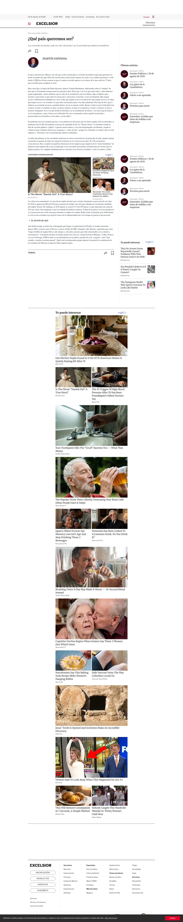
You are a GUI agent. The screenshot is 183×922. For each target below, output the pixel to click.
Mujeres (89, 893)
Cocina (112, 885)
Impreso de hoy (149, 25)
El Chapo (89, 885)
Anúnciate (146, 17)
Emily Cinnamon (78, 17)
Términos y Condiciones (38, 902)
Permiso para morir (140, 106)
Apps (134, 873)
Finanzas (67, 877)
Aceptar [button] (172, 918)
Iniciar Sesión (43, 873)
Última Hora (150, 22)
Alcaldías (112, 881)
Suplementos (114, 865)
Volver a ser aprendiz (140, 95)
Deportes (67, 885)
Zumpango (90, 17)
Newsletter (43, 879)
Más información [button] (111, 918)
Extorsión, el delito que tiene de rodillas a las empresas (141, 119)
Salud (111, 889)
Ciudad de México (71, 881)
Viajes (134, 865)
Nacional (67, 869)
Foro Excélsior (92, 869)
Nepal (67, 17)
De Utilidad (136, 869)
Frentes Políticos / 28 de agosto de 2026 (142, 75)
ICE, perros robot (102, 17)
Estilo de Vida (114, 893)
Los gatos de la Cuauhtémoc (137, 86)
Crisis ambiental (92, 873)
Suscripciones (137, 893)
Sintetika (67, 893)
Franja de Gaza (92, 877)
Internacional (69, 873)
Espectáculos (69, 889)
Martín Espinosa (55, 58)
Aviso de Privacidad (36, 906)
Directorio (33, 898)
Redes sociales (115, 877)
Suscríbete (43, 890)
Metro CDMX (91, 881)
